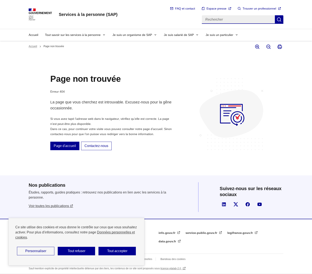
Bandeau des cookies (173, 259)
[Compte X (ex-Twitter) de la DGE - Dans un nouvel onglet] (236, 204)
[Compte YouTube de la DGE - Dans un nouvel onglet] (259, 204)
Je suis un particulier (219, 35)
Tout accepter (117, 251)
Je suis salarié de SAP (179, 35)
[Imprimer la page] (279, 47)
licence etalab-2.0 (171, 268)
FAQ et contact (185, 8)
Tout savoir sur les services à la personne (73, 35)
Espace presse (216, 8)
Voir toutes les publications (49, 206)
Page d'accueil (65, 146)
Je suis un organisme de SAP (132, 35)
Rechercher (279, 19)
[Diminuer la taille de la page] (268, 47)
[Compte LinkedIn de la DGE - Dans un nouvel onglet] (224, 204)
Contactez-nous (96, 146)
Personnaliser (35, 251)
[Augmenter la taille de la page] (257, 47)
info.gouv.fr (167, 232)
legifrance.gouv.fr (240, 232)
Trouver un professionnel (259, 8)
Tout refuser (76, 251)
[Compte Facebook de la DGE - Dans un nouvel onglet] (247, 204)
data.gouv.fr (168, 241)
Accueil (33, 35)
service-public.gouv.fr (202, 232)
